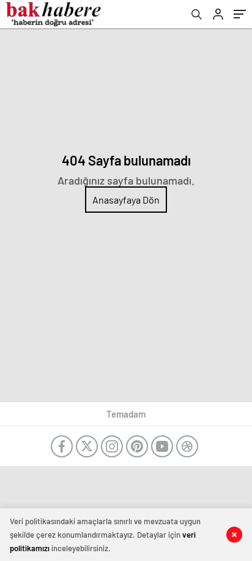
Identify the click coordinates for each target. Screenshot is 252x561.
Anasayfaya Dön (126, 199)
